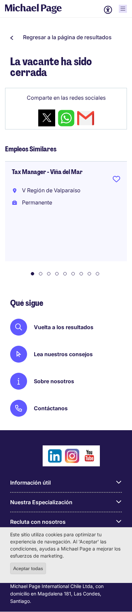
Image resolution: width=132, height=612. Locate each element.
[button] (61, 37)
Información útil (30, 482)
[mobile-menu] (123, 9)
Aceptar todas (28, 568)
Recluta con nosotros (38, 521)
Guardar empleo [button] (116, 180)
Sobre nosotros (54, 381)
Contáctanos (51, 408)
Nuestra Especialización (41, 502)
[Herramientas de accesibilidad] (108, 10)
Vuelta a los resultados (63, 327)
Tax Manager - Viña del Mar (47, 172)
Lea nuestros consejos (63, 354)
